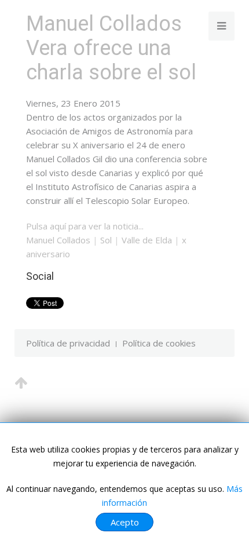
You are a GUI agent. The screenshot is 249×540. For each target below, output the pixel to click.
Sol (106, 240)
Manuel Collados (58, 240)
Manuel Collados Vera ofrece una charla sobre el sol (111, 48)
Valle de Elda (147, 240)
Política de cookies (159, 343)
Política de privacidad (68, 343)
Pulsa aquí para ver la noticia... (85, 226)
